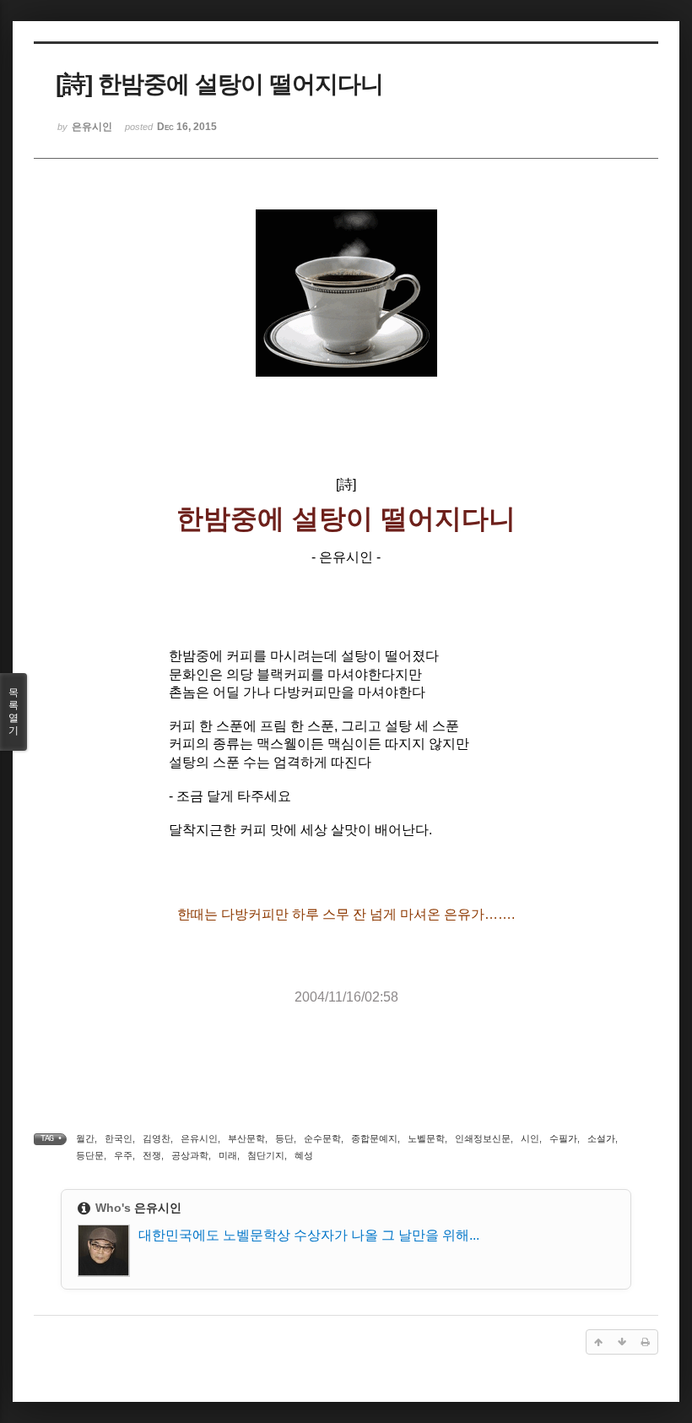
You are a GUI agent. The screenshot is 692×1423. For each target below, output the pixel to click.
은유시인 (199, 1138)
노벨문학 (426, 1138)
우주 (123, 1155)
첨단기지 (265, 1155)
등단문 (90, 1155)
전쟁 (152, 1155)
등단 (284, 1138)
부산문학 (246, 1138)
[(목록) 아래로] (622, 1342)
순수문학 (322, 1138)
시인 (530, 1138)
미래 (228, 1155)
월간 (85, 1138)
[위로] (598, 1342)
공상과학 (189, 1155)
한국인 (118, 1138)
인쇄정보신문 (483, 1138)
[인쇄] (645, 1342)
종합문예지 (374, 1138)
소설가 (601, 1138)
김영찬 (156, 1138)
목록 (13, 711)
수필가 (563, 1138)
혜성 (304, 1155)
